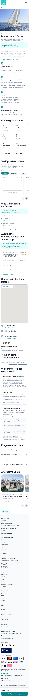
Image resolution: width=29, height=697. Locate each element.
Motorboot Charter (6, 617)
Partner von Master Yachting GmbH (10, 638)
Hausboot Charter (5, 622)
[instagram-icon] (10, 645)
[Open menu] (26, 2)
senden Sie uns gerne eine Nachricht (18, 364)
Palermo (3, 600)
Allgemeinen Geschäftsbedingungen (16, 439)
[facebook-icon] (2, 645)
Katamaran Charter (6, 614)
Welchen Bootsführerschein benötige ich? (15, 386)
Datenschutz (4, 544)
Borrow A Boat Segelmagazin (8, 528)
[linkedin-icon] (13, 645)
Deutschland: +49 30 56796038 (9, 560)
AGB (2, 547)
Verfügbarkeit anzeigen (14, 694)
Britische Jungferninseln (7, 584)
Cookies (3, 542)
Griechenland (13, 7)
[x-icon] (6, 645)
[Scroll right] (27, 7)
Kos (19, 7)
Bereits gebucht (12, 192)
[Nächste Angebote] (26, 198)
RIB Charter (4, 624)
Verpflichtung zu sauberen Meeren (10, 525)
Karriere (3, 530)
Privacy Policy (21, 669)
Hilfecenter (4, 556)
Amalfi (2, 605)
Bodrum (3, 603)
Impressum (4, 549)
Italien (2, 579)
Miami (2, 598)
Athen (2, 595)
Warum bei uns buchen (7, 523)
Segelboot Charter (6, 612)
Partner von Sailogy (6, 635)
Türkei (2, 581)
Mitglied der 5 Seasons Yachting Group (11, 633)
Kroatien (3, 576)
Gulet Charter (4, 619)
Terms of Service (5, 670)
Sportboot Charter (5, 627)
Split (2, 593)
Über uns (3, 520)
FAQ (2, 539)
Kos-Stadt (25, 7)
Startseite (5, 7)
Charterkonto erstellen (6, 533)
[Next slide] (26, 505)
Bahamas (3, 586)
